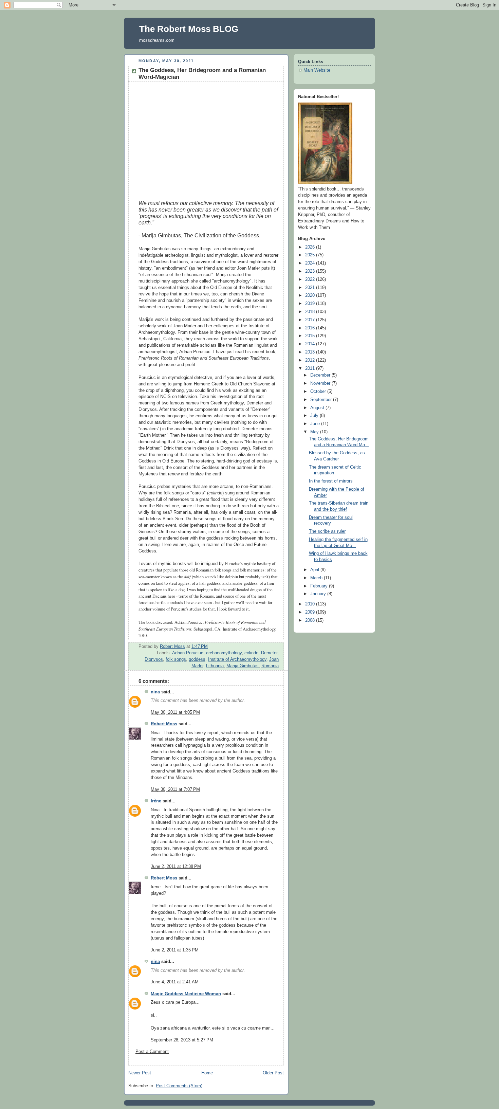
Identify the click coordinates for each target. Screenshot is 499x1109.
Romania (270, 665)
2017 (310, 319)
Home (207, 1073)
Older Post (273, 1073)
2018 (310, 311)
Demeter (269, 653)
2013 (310, 352)
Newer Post (139, 1073)
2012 (310, 360)
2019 (310, 303)
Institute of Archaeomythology (237, 659)
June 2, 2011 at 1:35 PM (175, 950)
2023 (310, 271)
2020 (310, 295)
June (315, 423)
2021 (310, 287)
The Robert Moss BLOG (188, 29)
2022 (310, 279)
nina (155, 692)
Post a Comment (152, 1051)
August (318, 407)
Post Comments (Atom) (179, 1086)
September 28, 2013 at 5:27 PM (182, 1040)
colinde (251, 653)
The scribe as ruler (327, 531)
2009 (310, 612)
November (321, 383)
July (315, 415)
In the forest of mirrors (331, 481)
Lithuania (215, 665)
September (321, 399)
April (315, 569)
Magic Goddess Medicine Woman (186, 994)
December (321, 375)
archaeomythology (224, 653)
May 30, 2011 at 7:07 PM (175, 789)
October (318, 391)
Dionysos (154, 659)
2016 (310, 328)
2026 (310, 247)
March (317, 578)
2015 (310, 335)
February (319, 586)
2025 (310, 255)
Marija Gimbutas (242, 665)
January (318, 594)
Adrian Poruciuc (187, 653)
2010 (310, 604)
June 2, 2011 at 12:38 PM (176, 866)
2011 (310, 368)
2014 (310, 344)
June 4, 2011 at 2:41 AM (175, 982)
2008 (310, 620)
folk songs (176, 659)
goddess (197, 659)
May (315, 432)
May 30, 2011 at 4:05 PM (175, 712)
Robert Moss (164, 724)
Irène (156, 801)
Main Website (316, 70)
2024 (310, 263)
